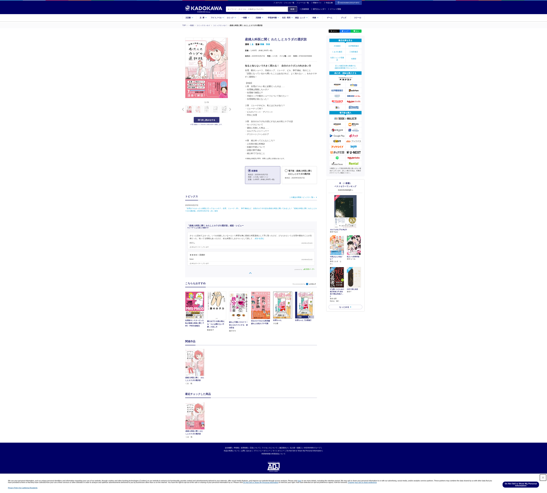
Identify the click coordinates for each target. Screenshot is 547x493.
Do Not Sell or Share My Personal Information (304, 451)
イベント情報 (335, 9)
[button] (229, 109)
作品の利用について (231, 451)
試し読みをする (208, 120)
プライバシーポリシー (262, 451)
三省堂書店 (353, 52)
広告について (255, 448)
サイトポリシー (278, 451)
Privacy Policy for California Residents (22, 488)
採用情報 (244, 448)
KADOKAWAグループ (312, 448)
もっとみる (344, 307)
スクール (357, 18)
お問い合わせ (246, 451)
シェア (346, 31)
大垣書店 (337, 46)
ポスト (335, 31)
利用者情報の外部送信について (273, 454)
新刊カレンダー (319, 9)
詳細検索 (305, 9)
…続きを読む (258, 239)
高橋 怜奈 (265, 44)
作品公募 (329, 3)
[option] (196, 367)
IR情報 (236, 448)
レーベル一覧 (304, 3)
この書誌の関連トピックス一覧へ (302, 197)
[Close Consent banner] (543, 477)
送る (357, 31)
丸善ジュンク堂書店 (337, 59)
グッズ (343, 18)
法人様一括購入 (296, 448)
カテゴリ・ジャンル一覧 (284, 3)
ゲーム (329, 18)
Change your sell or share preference (362, 482)
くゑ (252, 44)
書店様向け (283, 448)
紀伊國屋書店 (354, 46)
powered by (299, 269)
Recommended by (299, 284)
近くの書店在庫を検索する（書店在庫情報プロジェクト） (345, 67)
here (299, 481)
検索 (292, 9)
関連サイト (317, 3)
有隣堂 (353, 59)
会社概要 (228, 448)
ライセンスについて (269, 448)
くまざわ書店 (337, 52)
